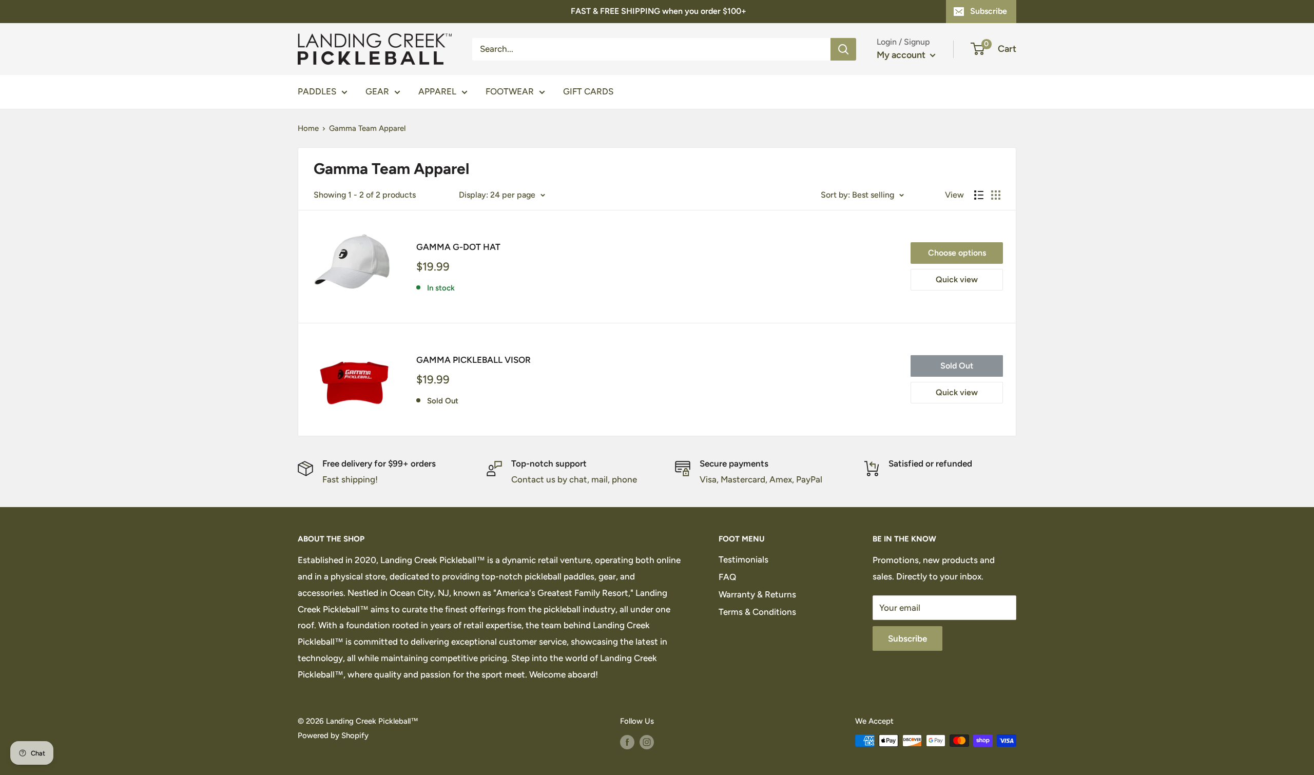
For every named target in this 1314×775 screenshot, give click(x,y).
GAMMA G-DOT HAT (458, 247)
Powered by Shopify (333, 735)
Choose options (957, 253)
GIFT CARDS (588, 91)
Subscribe (988, 11)
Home (308, 128)
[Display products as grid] (995, 195)
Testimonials (743, 559)
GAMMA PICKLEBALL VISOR (473, 360)
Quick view (957, 279)
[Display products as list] (978, 195)
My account (902, 55)
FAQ (727, 577)
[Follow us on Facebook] (627, 741)
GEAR (377, 91)
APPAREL (437, 91)
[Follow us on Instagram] (647, 741)
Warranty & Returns (757, 594)
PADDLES (317, 91)
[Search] (843, 48)
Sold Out (956, 366)
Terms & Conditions (757, 612)
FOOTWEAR (510, 91)
